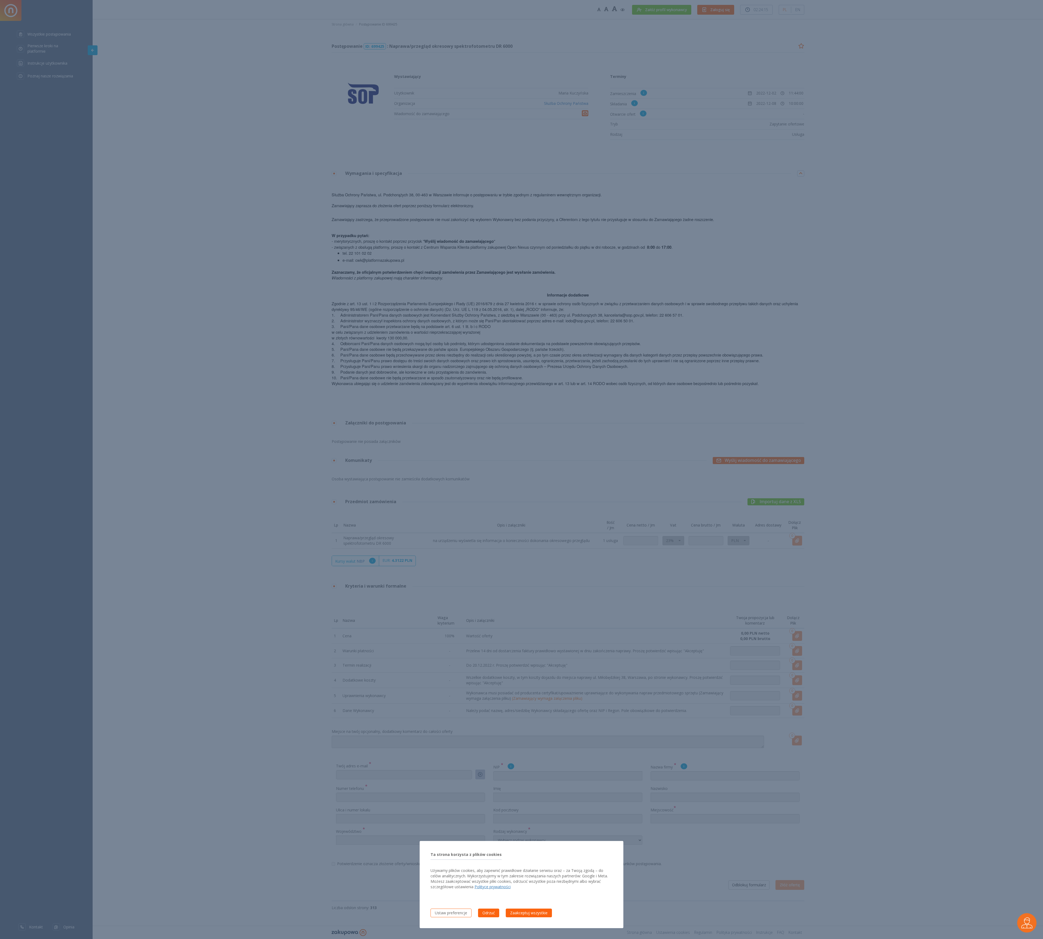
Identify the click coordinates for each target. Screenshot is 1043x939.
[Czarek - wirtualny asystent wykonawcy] (1026, 922)
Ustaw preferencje (451, 912)
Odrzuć (488, 912)
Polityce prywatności (493, 886)
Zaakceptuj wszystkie (529, 912)
